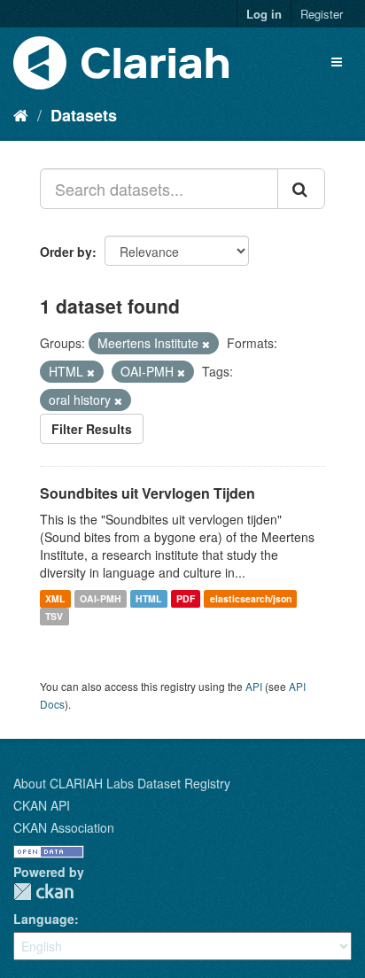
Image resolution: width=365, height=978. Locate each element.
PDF (185, 598)
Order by (66, 251)
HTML (148, 598)
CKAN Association (63, 827)
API (253, 686)
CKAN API (41, 805)
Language (43, 919)
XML (55, 598)
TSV (54, 616)
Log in (264, 13)
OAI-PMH (100, 598)
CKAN (43, 891)
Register (321, 13)
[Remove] (206, 344)
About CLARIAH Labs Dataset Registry (121, 783)
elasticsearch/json (250, 598)
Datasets (83, 115)
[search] (301, 188)
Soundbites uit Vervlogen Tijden (147, 493)
